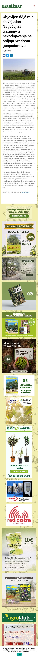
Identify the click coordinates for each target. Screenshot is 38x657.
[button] (27, 6)
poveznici (25, 192)
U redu (19, 654)
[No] (36, 651)
